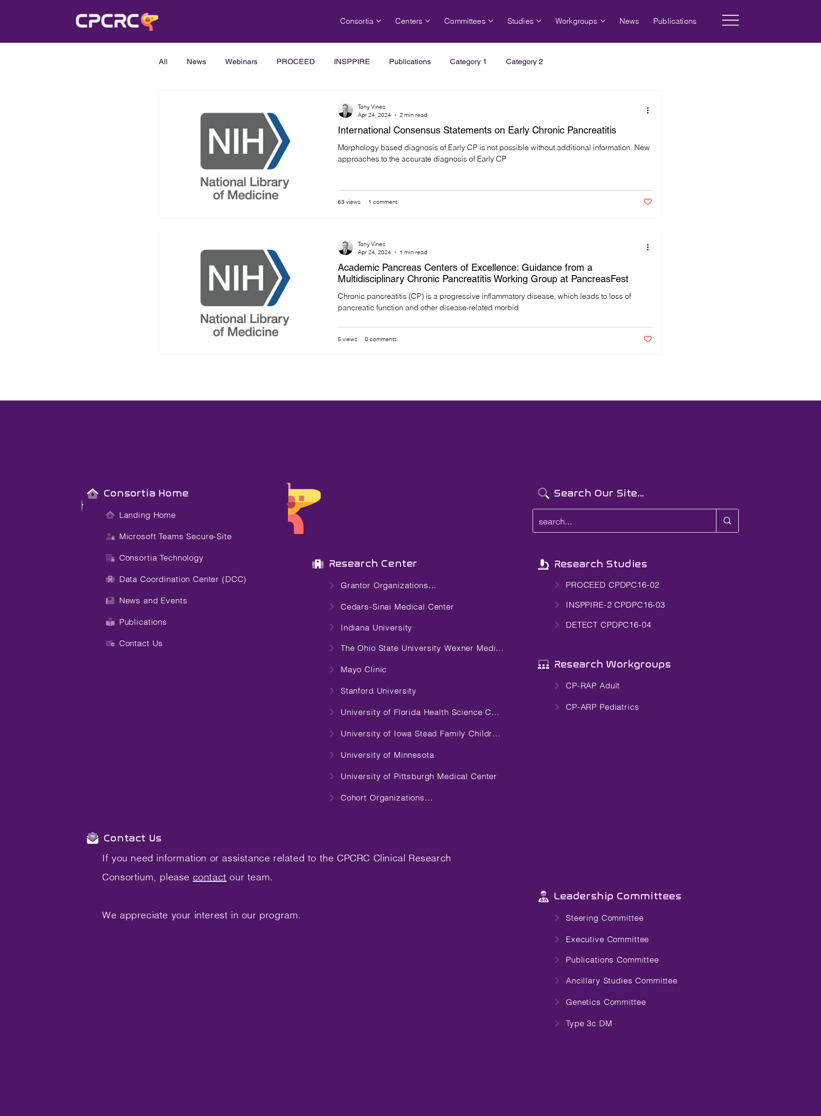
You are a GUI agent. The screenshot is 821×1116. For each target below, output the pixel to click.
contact (210, 877)
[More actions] (651, 110)
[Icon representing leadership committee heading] (543, 896)
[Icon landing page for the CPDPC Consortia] (93, 493)
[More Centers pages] (427, 21)
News (196, 61)
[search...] (727, 520)
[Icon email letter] (93, 838)
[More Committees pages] (490, 21)
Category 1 (468, 61)
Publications (410, 61)
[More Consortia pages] (378, 21)
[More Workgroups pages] (603, 21)
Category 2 (524, 61)
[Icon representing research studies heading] (318, 563)
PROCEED (296, 61)
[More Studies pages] (538, 21)
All (163, 61)
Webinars (241, 61)
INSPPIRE (352, 61)
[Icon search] (543, 493)
